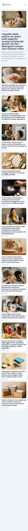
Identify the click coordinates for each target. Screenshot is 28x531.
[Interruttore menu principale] (25, 4)
